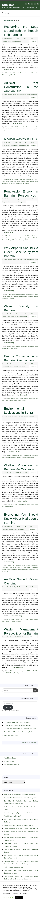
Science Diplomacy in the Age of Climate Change (18, 825)
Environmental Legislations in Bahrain (11, 457)
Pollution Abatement (13, 145)
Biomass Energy (9, 761)
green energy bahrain (17, 235)
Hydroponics (32, 569)
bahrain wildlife (26, 504)
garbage (18, 619)
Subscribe (8, 707)
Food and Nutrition (6, 41)
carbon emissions (20, 294)
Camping (13, 619)
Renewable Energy (17, 202)
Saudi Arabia (18, 183)
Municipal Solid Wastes (7, 672)
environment (18, 670)
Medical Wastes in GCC (20, 139)
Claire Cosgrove (8, 38)
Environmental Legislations (31, 455)
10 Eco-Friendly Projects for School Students (17, 725)
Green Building (30, 259)
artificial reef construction (31, 127)
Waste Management (24, 145)
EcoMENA (8, 4)
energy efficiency (22, 400)
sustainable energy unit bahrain (22, 239)
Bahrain (15, 72)
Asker (7, 670)
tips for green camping (15, 621)
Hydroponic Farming (26, 567)
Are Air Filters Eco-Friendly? (12, 816)
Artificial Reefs (5, 129)
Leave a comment (31, 202)
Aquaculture (9, 72)
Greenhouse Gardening (8, 567)
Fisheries (23, 457)
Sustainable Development (19, 366)
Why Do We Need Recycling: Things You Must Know (19, 794)
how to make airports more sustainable (17, 296)
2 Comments (33, 41)
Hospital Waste (29, 179)
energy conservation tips (31, 398)
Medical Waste (25, 181)
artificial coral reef (18, 127)
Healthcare (22, 179)
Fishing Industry (31, 129)
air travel (8, 294)
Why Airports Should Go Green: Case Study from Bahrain (21, 252)
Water (8, 348)
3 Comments (33, 262)
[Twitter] (34, 4)
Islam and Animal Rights (11, 735)
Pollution (28, 457)
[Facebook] (31, 4)
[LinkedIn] (25, 4)
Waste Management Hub (11, 764)
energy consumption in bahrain (9, 400)
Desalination (24, 346)
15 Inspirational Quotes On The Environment (17, 722)
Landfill (32, 670)
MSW (36, 670)
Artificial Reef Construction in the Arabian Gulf (21, 87)
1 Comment (33, 529)
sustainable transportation (8, 298)
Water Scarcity (14, 348)
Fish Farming (34, 72)
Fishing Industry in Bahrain (8, 74)
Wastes (27, 183)
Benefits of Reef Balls (20, 129)
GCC (17, 179)
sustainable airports (33, 296)
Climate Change (6, 316)
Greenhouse (34, 565)
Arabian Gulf (9, 127)
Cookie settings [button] (8, 897)
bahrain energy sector (17, 398)
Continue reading (9, 69)
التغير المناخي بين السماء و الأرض (13, 867)
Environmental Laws (17, 455)
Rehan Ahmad (7, 313)
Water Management (22, 316)
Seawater (4, 348)
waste (32, 457)
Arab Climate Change (10, 758)
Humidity (17, 567)
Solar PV (35, 238)
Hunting (7, 621)
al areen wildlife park (11, 504)
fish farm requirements (24, 72)
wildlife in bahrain (9, 506)
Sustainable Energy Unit (8, 239)
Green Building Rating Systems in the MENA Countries (20, 813)
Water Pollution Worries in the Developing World (18, 732)
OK (34, 690)
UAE (23, 183)
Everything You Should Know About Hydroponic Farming (21, 518)
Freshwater (31, 346)
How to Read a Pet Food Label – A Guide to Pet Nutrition (21, 828)
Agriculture (4, 529)
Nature (35, 94)
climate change (16, 346)
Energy (4, 202)
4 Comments (33, 145)
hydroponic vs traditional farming (19, 569)
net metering (12, 238)
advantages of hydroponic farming (16, 565)
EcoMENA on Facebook (29, 742)
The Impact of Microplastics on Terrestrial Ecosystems (20, 729)
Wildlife (20, 41)
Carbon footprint (30, 294)
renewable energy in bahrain (24, 238)
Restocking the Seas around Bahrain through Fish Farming (21, 30)
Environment (23, 94)
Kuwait (18, 181)
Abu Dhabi (8, 179)
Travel (36, 259)
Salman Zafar (7, 142)
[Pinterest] (37, 4)
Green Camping (25, 619)
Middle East (15, 41)
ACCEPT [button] (19, 897)
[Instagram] (28, 4)
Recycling (16, 672)
